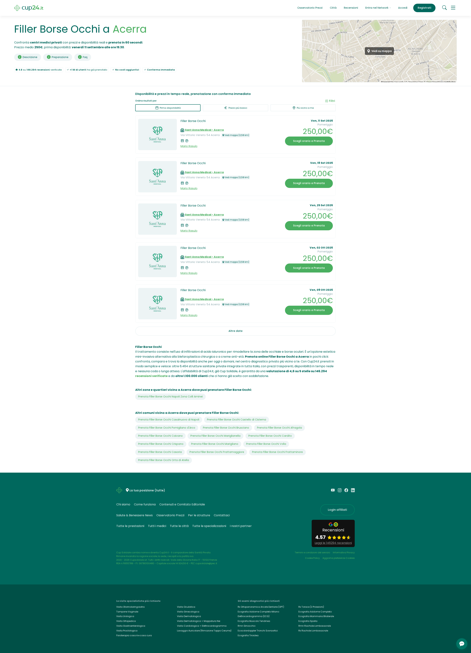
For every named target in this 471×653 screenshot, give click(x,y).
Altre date (235, 331)
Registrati (424, 8)
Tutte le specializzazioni (209, 526)
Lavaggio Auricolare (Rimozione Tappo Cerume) (204, 630)
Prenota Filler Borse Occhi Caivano (160, 436)
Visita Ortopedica (126, 621)
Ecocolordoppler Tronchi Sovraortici (258, 630)
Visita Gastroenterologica (130, 625)
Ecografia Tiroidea (248, 635)
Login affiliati (337, 510)
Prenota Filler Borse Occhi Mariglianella (215, 436)
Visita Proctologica (126, 630)
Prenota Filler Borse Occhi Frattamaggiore (217, 452)
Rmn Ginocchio (246, 625)
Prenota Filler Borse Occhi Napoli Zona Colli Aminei (170, 396)
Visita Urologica (125, 616)
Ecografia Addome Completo (315, 611)
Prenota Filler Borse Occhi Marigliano (214, 444)
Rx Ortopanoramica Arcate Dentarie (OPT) (261, 606)
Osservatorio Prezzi (310, 8)
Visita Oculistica (186, 606)
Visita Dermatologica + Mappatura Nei (198, 621)
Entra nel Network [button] (377, 8)
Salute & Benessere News (134, 515)
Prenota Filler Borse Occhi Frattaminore (277, 452)
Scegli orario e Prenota (309, 141)
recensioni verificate (151, 376)
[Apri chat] (461, 643)
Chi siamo (123, 504)
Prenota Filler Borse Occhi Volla (266, 444)
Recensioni (351, 8)
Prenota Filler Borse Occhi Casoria (160, 452)
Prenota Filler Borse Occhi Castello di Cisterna (236, 419)
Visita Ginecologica (188, 611)
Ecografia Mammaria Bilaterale (316, 616)
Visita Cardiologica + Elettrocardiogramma (201, 625)
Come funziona (145, 504)
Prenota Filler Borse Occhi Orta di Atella (163, 460)
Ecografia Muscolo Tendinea (254, 621)
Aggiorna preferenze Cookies (339, 558)
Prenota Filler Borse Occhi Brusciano (226, 427)
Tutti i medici (157, 526)
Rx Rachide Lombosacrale (313, 630)
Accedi (402, 8)
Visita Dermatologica (189, 616)
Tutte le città (179, 526)
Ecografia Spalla (307, 621)
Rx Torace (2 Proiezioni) (311, 606)
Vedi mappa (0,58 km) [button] (237, 135)
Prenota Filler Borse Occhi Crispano (160, 444)
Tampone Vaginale (127, 611)
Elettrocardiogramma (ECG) (254, 616)
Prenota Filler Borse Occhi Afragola (279, 427)
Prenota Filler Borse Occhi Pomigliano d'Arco (166, 427)
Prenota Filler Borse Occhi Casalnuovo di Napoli (168, 419)
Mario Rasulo (188, 146)
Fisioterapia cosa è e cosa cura (134, 635)
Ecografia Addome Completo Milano (258, 611)
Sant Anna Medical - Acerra (204, 130)
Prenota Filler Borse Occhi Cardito (270, 436)
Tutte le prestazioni (130, 526)
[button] (453, 8)
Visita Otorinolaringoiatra (130, 606)
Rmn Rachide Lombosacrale (314, 625)
